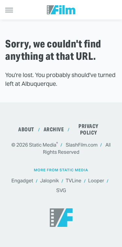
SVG (61, 190)
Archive (54, 129)
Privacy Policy (88, 129)
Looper (96, 180)
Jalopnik (49, 180)
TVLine (73, 180)
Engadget (22, 180)
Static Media (42, 145)
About (26, 129)
